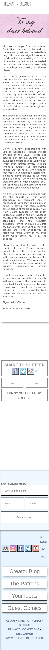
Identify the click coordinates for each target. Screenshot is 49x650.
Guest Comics (24, 608)
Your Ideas (24, 596)
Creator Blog (24, 571)
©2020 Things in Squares (24, 638)
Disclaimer (24, 633)
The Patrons (24, 584)
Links (37, 620)
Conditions (30, 629)
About (10, 620)
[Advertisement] (24, 343)
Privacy (14, 629)
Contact (24, 620)
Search (24, 624)
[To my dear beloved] (23, 371)
